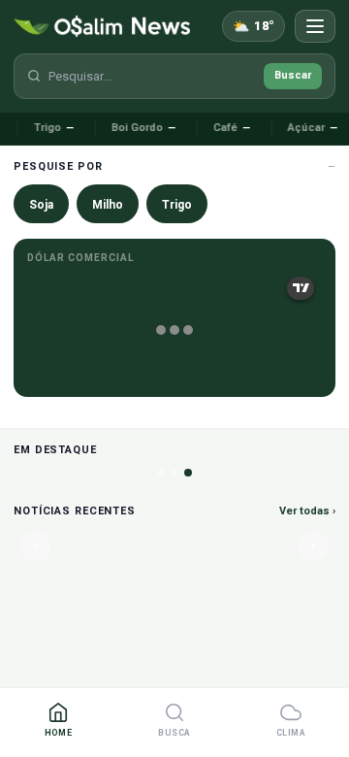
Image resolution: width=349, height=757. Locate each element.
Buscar (292, 75)
